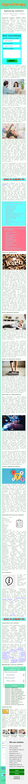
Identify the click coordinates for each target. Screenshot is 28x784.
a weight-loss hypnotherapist (18, 659)
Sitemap (3, 767)
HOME (10, 8)
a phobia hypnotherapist (16, 649)
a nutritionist (22, 658)
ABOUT (16, 8)
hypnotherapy (5, 108)
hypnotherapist (6, 156)
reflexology (20, 648)
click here (12, 614)
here (12, 601)
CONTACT (19, 8)
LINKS (13, 8)
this (16, 610)
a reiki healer (13, 650)
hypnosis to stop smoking (17, 532)
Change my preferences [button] (17, 777)
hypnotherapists (18, 171)
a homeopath (13, 662)
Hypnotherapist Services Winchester (12, 664)
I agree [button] (17, 770)
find (6, 625)
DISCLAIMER (24, 8)
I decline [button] (17, 773)
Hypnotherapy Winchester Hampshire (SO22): (14, 17)
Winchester (5, 184)
